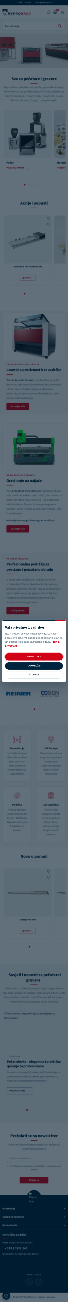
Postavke (34, 675)
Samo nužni (34, 666)
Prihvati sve (34, 657)
